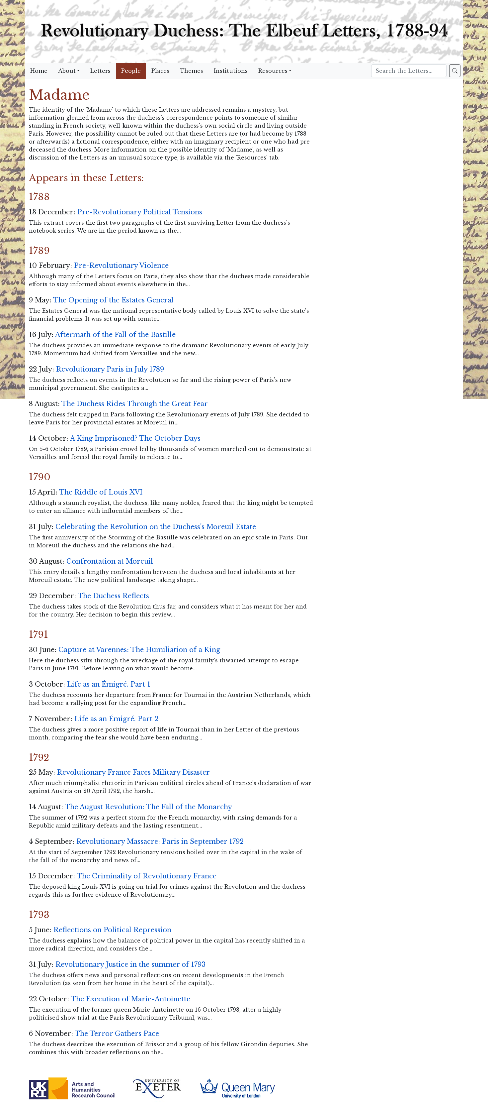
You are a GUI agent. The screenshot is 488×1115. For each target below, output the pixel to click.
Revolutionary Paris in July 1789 (110, 369)
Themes (191, 70)
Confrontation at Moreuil (109, 561)
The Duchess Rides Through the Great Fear (134, 404)
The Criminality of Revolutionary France (146, 876)
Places (160, 70)
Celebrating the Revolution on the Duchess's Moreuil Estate (155, 527)
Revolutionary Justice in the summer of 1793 (130, 964)
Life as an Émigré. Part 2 (116, 719)
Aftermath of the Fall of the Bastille (115, 335)
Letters (100, 70)
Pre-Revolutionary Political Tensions (139, 212)
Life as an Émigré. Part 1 (108, 684)
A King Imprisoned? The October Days (135, 438)
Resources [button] (272, 70)
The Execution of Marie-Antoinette (130, 999)
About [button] (67, 70)
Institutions (231, 70)
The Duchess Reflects (113, 596)
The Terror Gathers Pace (117, 1034)
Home (38, 70)
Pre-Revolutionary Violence (121, 266)
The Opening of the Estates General (113, 300)
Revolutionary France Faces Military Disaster (133, 772)
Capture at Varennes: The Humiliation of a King (139, 650)
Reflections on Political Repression (112, 930)
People (131, 70)
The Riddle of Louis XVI (100, 492)
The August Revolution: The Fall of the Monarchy (148, 807)
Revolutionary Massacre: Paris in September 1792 (160, 841)
